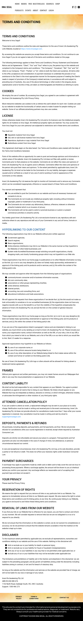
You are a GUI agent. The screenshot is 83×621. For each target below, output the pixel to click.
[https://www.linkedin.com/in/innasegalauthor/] (82, 7)
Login (51, 10)
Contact (43, 10)
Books (24, 3)
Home (17, 3)
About (35, 10)
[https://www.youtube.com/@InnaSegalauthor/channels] (78, 7)
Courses (50, 3)
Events (28, 10)
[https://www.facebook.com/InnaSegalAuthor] (72, 7)
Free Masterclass (36, 3)
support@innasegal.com (11, 417)
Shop (57, 3)
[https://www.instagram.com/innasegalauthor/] (75, 7)
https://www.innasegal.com (31, 49)
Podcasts (19, 10)
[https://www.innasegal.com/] (7, 7)
